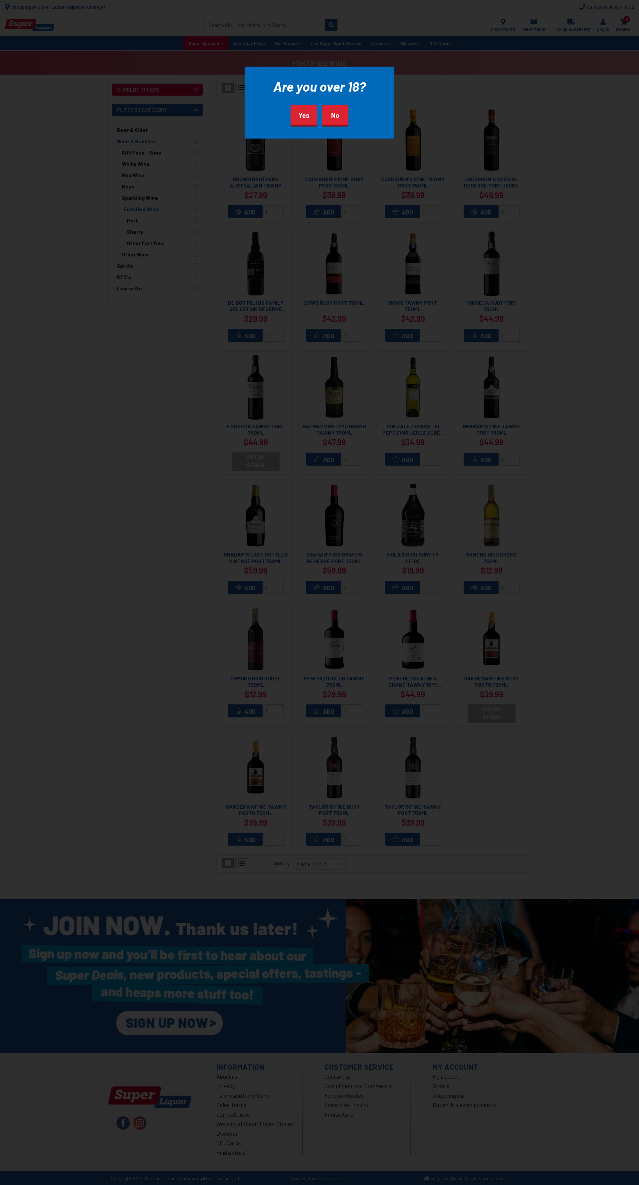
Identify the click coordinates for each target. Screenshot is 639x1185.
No (335, 115)
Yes (304, 115)
